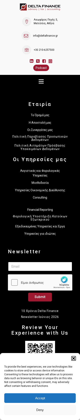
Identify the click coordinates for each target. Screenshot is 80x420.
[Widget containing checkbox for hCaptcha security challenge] (40, 282)
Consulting (40, 197)
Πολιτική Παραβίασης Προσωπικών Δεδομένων (40, 138)
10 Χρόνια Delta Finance (40, 311)
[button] (73, 358)
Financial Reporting (40, 209)
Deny (40, 410)
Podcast (41, 68)
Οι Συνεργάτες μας (40, 130)
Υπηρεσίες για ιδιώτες (40, 233)
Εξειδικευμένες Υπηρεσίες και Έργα (40, 226)
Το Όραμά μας (40, 115)
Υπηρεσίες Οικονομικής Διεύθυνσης (40, 190)
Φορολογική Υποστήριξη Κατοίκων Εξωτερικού (40, 218)
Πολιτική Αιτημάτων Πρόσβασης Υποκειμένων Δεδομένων (40, 147)
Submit (40, 297)
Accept (40, 398)
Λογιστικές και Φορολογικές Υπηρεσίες (40, 173)
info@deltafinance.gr (45, 35)
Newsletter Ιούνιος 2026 (40, 317)
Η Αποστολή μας (40, 122)
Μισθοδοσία (40, 182)
